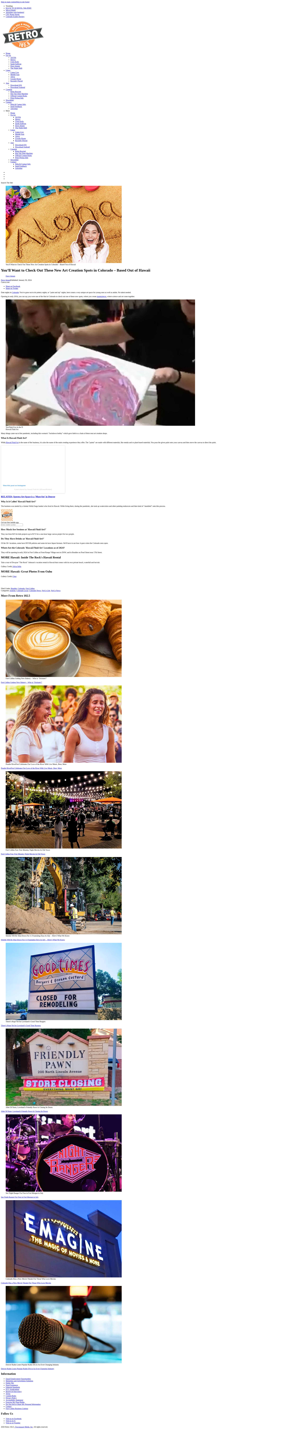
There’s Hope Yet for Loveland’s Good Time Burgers (21, 1026)
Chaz (14, 576)
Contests (9, 90)
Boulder (14, 588)
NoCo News (55, 591)
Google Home (15, 79)
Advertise (14, 109)
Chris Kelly (14, 62)
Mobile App (14, 75)
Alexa (12, 77)
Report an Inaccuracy (14, 1392)
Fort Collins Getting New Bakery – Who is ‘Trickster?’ (21, 682)
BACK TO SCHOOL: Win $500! (18, 8)
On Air (8, 55)
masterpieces (101, 296)
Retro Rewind (15, 92)
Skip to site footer (22, 2)
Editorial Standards (13, 1387)
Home (8, 53)
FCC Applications (12, 1389)
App (7, 83)
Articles (13, 591)
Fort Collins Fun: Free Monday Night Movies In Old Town (23, 854)
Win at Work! (11, 10)
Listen (8, 70)
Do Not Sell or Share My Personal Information (23, 1404)
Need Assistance (12, 1385)
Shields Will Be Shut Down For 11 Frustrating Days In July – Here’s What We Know (33, 940)
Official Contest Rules (18, 96)
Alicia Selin (16, 566)
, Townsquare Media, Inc (23, 1427)
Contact (8, 102)
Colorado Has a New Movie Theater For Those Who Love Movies (26, 1283)
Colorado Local (22, 591)
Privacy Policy (11, 1398)
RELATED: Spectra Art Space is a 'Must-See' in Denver (28, 496)
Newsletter (10, 100)
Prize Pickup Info (16, 98)
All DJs (13, 58)
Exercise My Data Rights (15, 1402)
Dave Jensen (15, 66)
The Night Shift (16, 68)
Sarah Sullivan (15, 64)
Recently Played (16, 81)
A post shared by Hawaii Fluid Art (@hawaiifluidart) (33, 489)
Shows (13, 60)
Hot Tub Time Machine (19, 94)
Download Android (17, 87)
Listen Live (14, 72)
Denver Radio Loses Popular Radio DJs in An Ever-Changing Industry (27, 1369)
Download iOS (16, 85)
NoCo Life (46, 591)
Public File (10, 1383)
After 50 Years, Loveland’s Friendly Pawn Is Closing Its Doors (24, 1111)
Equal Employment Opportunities (18, 1379)
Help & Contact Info (18, 104)
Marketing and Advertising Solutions (19, 1381)
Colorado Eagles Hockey (15, 17)
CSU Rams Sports (12, 14)
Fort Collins (30, 588)
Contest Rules (11, 1396)
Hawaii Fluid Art (12, 442)
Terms (8, 1394)
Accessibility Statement (14, 1400)
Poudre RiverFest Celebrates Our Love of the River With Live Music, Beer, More (31, 768)
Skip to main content (8, 2)
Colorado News (35, 591)
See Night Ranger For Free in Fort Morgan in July (19, 1197)
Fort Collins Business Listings (17, 1409)
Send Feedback (16, 107)
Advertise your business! (15, 12)
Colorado (15, 292)
